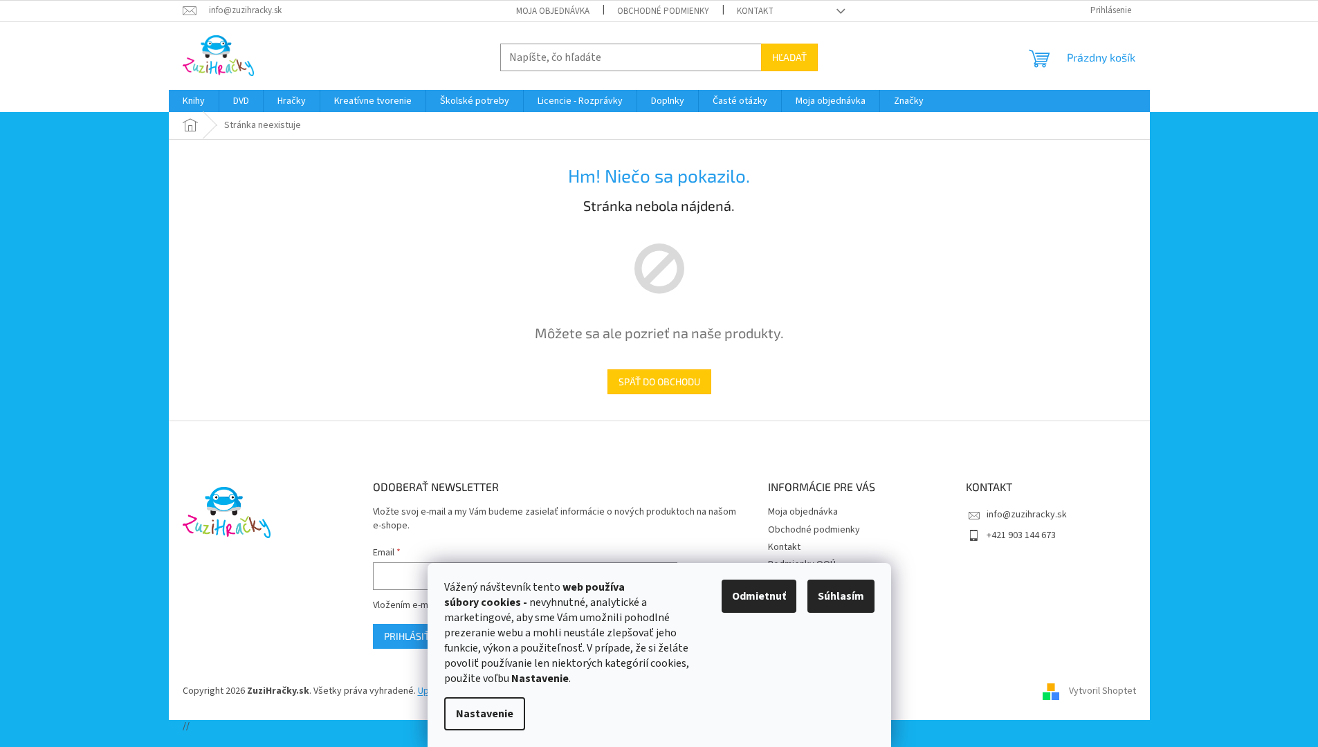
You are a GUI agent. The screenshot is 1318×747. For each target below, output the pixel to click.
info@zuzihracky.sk (1027, 515)
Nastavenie (484, 713)
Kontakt (755, 11)
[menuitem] (194, 101)
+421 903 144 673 (1021, 535)
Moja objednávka (552, 11)
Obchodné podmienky (663, 11)
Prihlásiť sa (413, 636)
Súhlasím (841, 596)
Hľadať (789, 57)
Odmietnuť (759, 596)
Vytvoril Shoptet (1102, 691)
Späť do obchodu (659, 381)
